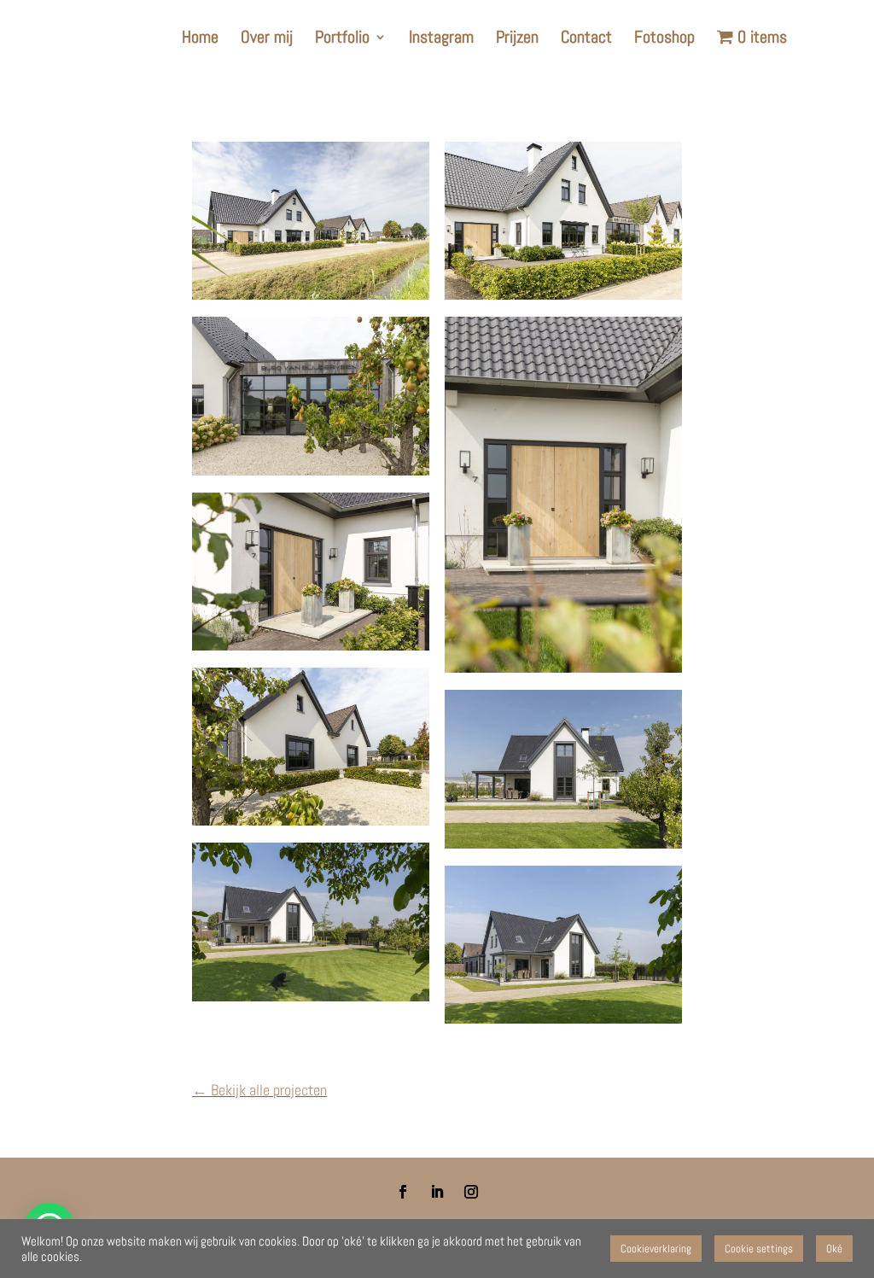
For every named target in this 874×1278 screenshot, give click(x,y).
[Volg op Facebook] (403, 1191)
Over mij (267, 39)
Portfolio (342, 39)
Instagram (441, 39)
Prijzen (517, 39)
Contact (586, 39)
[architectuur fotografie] (310, 572)
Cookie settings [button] (759, 1248)
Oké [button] (834, 1248)
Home (200, 39)
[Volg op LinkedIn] (437, 1191)
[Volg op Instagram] (471, 1191)
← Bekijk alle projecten (259, 1090)
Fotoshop (664, 39)
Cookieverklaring (656, 1248)
